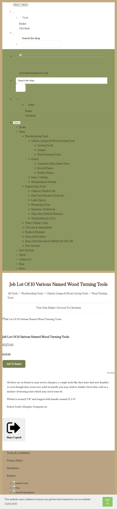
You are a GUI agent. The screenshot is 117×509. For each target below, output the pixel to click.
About (22, 254)
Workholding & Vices (43, 218)
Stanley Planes (45, 172)
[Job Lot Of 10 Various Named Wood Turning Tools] (6, 328)
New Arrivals (32, 245)
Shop (22, 131)
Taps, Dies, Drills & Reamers (47, 213)
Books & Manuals (35, 231)
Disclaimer (13, 467)
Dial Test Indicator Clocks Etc (47, 195)
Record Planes (45, 168)
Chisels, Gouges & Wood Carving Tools (53, 140)
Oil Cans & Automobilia (38, 227)
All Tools (13, 293)
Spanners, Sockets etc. (43, 209)
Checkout (24, 28)
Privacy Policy (15, 460)
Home (22, 126)
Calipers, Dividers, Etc (43, 190)
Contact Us (25, 259)
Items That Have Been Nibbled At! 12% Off (49, 240)
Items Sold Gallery (35, 236)
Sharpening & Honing (43, 181)
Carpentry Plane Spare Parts (53, 163)
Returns (11, 475)
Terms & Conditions (18, 452)
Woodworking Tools (36, 136)
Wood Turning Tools (49, 154)
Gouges (41, 149)
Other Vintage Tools (36, 222)
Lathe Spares (38, 199)
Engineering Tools (35, 186)
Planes (35, 158)
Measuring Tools (40, 204)
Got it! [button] (107, 502)
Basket (22, 23)
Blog (21, 263)
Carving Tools (45, 145)
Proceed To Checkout (69, 307)
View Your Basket (45, 307)
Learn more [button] (11, 503)
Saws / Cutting (39, 177)
